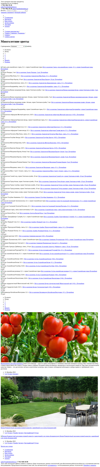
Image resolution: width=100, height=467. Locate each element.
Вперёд (7, 60)
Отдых (36, 433)
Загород (15, 374)
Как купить (8, 21)
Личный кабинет (20, 12)
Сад (6, 374)
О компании (9, 17)
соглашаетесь (52, 465)
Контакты (8, 19)
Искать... (4, 10)
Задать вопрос (9, 23)
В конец (7, 62)
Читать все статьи (7, 446)
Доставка (8, 24)
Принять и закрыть (89, 465)
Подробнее (4, 69)
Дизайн (15, 433)
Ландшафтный (29, 433)
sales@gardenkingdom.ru (9, 7)
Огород (10, 374)
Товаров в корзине (7, 12)
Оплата (7, 26)
